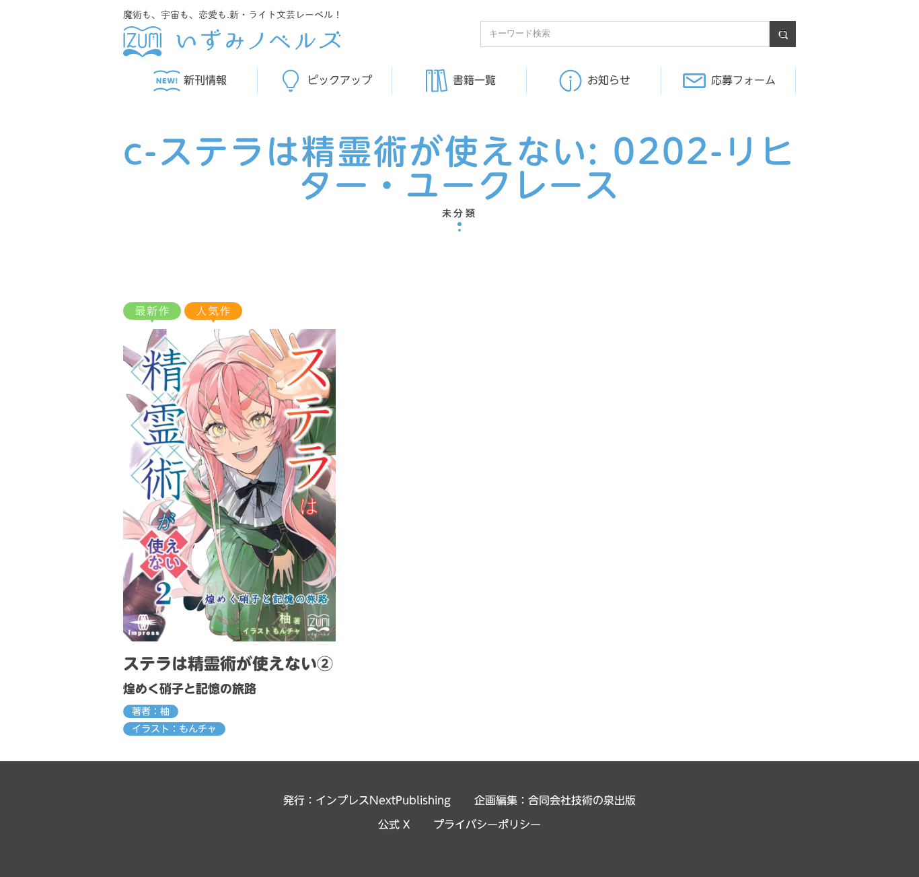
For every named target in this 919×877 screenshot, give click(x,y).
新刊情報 (205, 80)
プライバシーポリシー (487, 824)
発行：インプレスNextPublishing (367, 800)
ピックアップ (339, 80)
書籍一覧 (474, 80)
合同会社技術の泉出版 (582, 800)
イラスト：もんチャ (174, 729)
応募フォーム (743, 80)
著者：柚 (151, 711)
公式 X (394, 824)
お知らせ (608, 80)
